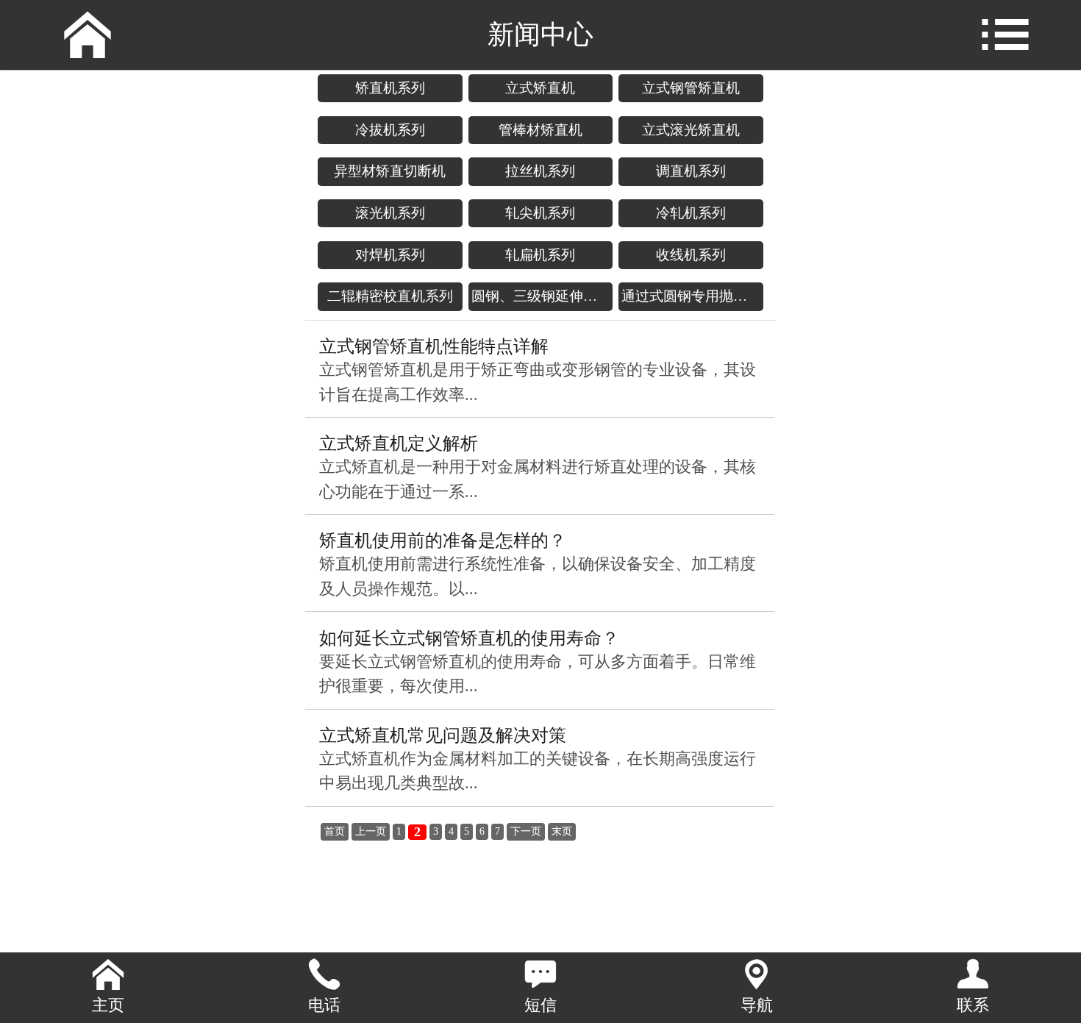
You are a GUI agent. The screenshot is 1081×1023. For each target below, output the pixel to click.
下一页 (525, 831)
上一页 (370, 831)
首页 (334, 831)
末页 (562, 831)
